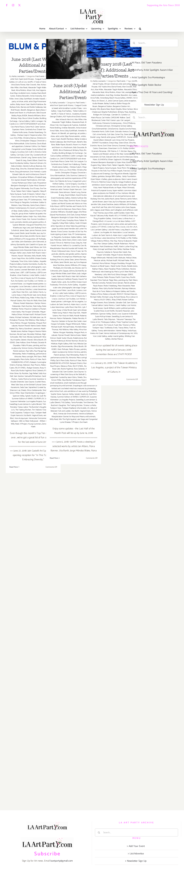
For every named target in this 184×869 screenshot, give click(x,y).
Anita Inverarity (36, 95)
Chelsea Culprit (23, 135)
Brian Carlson (127, 109)
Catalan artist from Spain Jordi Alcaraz (33, 78)
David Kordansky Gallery (19, 163)
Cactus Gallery (24, 121)
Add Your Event (137, 846)
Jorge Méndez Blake (21, 247)
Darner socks (37, 157)
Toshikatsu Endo (110, 327)
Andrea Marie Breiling (39, 93)
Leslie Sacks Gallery (66, 293)
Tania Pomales (77, 402)
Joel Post (104, 207)
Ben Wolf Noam (70, 141)
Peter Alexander (124, 285)
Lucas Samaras (25, 286)
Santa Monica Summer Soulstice (31, 379)
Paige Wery (113, 280)
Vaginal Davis (37, 415)
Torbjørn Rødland (42, 412)
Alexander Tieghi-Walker (37, 87)
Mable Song (24, 297)
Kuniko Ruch (43, 264)
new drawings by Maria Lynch (112, 271)
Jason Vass (108, 201)
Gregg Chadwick (124, 182)
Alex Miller (14, 87)
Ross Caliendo (38, 370)
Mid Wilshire (30, 320)
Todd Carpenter (16, 412)
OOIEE (12, 342)
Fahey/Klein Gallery (67, 223)
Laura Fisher (61, 290)
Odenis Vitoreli (27, 339)
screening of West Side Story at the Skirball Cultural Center (33, 383)
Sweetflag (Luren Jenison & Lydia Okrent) (25, 404)
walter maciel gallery (116, 336)
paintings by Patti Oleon (127, 280)
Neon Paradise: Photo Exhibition (117, 269)
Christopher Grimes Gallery (121, 125)
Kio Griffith (30, 258)
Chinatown (54, 169)
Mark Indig (37, 306)
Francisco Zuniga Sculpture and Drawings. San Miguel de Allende (113, 172)
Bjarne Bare (40, 110)
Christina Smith (43, 138)
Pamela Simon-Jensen (114, 282)
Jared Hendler (30, 233)
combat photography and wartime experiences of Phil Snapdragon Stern (73, 178)
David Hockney (82, 195)
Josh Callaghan (116, 210)
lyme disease (42, 295)
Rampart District (76, 363)
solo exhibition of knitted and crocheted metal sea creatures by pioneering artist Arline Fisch (73, 388)
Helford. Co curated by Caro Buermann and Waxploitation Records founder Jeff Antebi (73, 247)
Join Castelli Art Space (34, 244)
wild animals (90, 416)
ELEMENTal (102, 159)
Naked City (13, 328)
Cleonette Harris (98, 131)
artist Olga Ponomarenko (39, 101)
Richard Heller (95, 297)
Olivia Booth (38, 339)
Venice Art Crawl (96, 333)
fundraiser (34, 202)
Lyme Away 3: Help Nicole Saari (24, 295)
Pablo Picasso (26, 345)
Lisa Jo (54, 298)
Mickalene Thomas (17, 320)
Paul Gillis (29, 351)
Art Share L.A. (102, 100)
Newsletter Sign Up (154, 105)
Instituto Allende (128, 193)
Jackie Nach (109, 198)
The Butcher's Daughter (38, 407)
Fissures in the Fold (98, 170)
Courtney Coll (22, 152)
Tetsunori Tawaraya (124, 319)
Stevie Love (116, 313)
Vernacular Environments (39, 418)
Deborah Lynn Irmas (113, 140)
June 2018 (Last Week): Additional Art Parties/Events (33, 65)
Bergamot (31, 110)
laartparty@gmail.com (61, 861)
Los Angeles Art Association (111, 232)
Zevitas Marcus (117, 338)
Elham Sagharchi (114, 159)
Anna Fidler (54, 130)
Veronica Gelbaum (86, 413)
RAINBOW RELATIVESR (59, 363)
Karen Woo (129, 212)
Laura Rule (71, 290)
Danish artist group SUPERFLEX (113, 137)
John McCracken (114, 207)
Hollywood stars (63, 251)
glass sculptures (114, 179)
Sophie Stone (56, 394)
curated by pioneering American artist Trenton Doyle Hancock (73, 188)
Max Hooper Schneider (31, 311)
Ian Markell (110, 193)
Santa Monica (109, 305)
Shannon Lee (15, 390)
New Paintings (130, 271)
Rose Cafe (15, 370)
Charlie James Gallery (60, 167)
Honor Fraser (21, 219)
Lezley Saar (14, 272)
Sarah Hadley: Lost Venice (126, 305)
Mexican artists (100, 260)
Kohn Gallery (33, 261)
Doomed (122, 145)
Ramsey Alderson (23, 365)
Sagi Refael (33, 373)
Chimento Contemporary (112, 123)
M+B (118, 238)
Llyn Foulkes (28, 280)
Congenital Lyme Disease (21, 149)
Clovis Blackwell (43, 143)
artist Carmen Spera (115, 100)
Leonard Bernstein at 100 (31, 269)
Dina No (23, 168)
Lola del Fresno (114, 229)
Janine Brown (98, 201)
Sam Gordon (19, 376)
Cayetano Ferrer (18, 129)
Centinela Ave (30, 129)
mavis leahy (16, 311)
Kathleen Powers (71, 279)
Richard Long (107, 297)
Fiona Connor (16, 196)
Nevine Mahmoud (42, 331)
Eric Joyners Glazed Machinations (24, 180)
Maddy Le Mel (125, 238)
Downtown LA (114, 148)
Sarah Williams (109, 308)
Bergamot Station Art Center (124, 106)
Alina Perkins (21, 90)
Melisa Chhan (17, 314)
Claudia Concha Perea (127, 128)
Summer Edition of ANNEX (22, 398)
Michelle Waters (81, 326)
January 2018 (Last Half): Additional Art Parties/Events (114, 39)
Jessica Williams (15, 238)
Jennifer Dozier (35, 236)
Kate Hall (75, 276)
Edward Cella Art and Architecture (25, 174)
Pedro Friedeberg (28, 353)
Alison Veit (31, 90)
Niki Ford (22, 336)
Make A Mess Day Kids (39, 297)
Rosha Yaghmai (25, 370)
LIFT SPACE (102, 226)
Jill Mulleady (41, 238)
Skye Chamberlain (28, 393)
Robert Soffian (128, 299)
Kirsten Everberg (41, 258)
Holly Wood (42, 216)
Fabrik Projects (98, 168)
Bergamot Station (105, 106)
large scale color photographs (29, 266)
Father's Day (40, 194)
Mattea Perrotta (78, 318)
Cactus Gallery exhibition (60, 155)
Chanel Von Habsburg (71, 164)
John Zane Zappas (128, 207)
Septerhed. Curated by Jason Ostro (42, 387)
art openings (72, 133)
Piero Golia (25, 359)
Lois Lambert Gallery (99, 229)
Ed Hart (102, 156)
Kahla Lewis (21, 252)
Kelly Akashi (36, 255)
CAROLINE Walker (118, 117)
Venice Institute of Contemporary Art (118, 333)
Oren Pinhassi (31, 342)
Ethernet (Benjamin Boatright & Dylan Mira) (33, 184)
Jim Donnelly (66, 267)
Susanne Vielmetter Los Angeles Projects (26, 401)
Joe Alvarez (76, 267)
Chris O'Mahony (129, 123)
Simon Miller (15, 393)
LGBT (22, 272)
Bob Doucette (42, 112)
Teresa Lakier (23, 407)
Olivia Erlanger (121, 274)
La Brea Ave (127, 218)
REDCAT (120, 294)
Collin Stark (109, 131)
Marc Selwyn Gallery (105, 243)
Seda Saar (24, 387)
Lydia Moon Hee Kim (20, 292)
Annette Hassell (39, 98)
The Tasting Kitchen (23, 409)
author (12, 104)
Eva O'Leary (34, 188)
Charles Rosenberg (35, 132)
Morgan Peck (41, 323)
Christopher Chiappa (28, 140)
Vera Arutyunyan (21, 418)
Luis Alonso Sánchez (24, 289)
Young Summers (34, 423)
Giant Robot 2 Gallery (99, 179)
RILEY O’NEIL (20, 367)
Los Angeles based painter (33, 283)
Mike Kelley (40, 320)
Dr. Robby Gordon (127, 148)
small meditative (56, 382)
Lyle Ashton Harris (36, 292)
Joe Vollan (16, 241)
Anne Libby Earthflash (23, 98)
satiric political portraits (125, 308)
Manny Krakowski (125, 240)
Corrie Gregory (71, 183)
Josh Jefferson (128, 210)
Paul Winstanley (72, 354)
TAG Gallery (65, 402)
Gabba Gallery (76, 237)
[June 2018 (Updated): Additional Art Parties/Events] (73, 59)
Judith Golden (119, 212)
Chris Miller (18, 138)
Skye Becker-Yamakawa (71, 380)
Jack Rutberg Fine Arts (39, 227)
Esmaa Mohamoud (19, 182)
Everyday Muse (72, 220)
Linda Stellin (34, 275)
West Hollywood (32, 421)
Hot (28, 219)
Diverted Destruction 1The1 (37, 168)
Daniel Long (26, 157)
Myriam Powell (24, 325)
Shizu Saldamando (34, 390)
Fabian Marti (21, 191)
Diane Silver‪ (123, 142)
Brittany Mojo (16, 118)
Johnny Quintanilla (18, 244)
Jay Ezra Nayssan (80, 262)
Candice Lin (14, 123)
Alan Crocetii (31, 84)
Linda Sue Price (63, 296)
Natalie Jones (16, 331)
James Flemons (36, 230)
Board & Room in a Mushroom (78, 144)
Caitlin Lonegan (36, 121)
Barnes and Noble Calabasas (32, 107)
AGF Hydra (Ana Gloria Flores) (74, 116)
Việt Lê (21, 421)
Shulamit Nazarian (122, 310)
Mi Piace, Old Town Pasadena (147, 63)
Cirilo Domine (30, 143)
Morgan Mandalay (28, 323)
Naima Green (36, 325)
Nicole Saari (21, 334)
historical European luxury (101, 190)
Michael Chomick (41, 314)
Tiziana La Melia (89, 405)
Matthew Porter (18, 308)
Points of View (35, 359)
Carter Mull (29, 126)
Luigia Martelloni (129, 235)
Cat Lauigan (79, 161)
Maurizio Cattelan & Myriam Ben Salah (39, 308)
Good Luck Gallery (37, 208)
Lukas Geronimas (39, 289)
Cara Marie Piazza (17, 126)
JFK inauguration (29, 238)
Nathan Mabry (97, 269)
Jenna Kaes (24, 236)
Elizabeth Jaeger (41, 177)
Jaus (38, 233)
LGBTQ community (82, 293)
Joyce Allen (109, 212)
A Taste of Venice (41, 82)
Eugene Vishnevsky (21, 188)
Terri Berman (88, 402)
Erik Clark (41, 180)
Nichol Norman (72, 340)
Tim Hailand (37, 409)
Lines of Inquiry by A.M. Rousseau (32, 278)
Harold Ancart (56, 245)
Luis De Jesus (96, 238)
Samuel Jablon (97, 305)
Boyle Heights (116, 109)
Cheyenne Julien (35, 135)
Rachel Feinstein (114, 288)
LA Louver (107, 221)
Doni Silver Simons (110, 145)
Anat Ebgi (14, 93)
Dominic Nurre (74, 200)
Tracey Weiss (123, 327)
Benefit (23, 110)
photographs (15, 359)
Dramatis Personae (99, 151)
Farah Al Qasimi (28, 194)
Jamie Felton (132, 198)
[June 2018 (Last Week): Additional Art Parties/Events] (33, 46)
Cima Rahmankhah (16, 143)
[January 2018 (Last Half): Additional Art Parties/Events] (114, 48)
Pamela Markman (41, 348)
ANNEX (129, 97)
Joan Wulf (96, 207)
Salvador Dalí (57, 371)
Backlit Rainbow (36, 104)
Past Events (39, 76)
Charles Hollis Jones (20, 132)
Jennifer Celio (96, 204)
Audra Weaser (97, 103)
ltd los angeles (77, 301)
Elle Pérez (83, 211)
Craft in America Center (38, 152)
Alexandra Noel (78, 122)
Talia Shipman (110, 319)
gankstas (101, 176)
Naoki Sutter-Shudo (64, 338)
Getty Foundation (129, 176)
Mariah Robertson (27, 303)
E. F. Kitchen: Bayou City (126, 151)
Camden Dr (116, 114)
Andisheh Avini (24, 93)
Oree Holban (21, 342)
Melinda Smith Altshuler (115, 257)
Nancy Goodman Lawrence (29, 328)
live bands (19, 280)
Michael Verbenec (22, 317)
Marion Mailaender (64, 318)
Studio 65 (35, 395)
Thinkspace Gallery (108, 322)
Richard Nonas (119, 297)
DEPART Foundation (100, 142)
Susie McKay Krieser (103, 316)
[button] (140, 29)
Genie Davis (35, 205)
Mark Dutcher (26, 306)
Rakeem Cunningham (38, 362)
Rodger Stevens (33, 367)
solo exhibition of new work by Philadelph (80, 391)
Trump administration (106, 330)
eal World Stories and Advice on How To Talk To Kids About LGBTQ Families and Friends (73, 205)
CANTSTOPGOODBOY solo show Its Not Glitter (38, 123)
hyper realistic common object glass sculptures (115, 192)
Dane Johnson (14, 157)
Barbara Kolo (15, 107)
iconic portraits (16, 222)
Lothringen (67, 301)
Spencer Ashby (19, 395)
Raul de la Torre (99, 291)
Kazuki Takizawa (24, 255)
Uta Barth (27, 415)
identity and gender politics (33, 222)
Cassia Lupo (115, 120)
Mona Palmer (15, 323)
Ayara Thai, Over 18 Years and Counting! (152, 92)
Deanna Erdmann (37, 163)
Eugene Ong (96, 165)
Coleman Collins (30, 146)
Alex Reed (23, 87)
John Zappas (63, 270)
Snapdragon (40, 393)
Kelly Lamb (61, 282)
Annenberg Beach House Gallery (113, 97)
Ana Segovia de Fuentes (68, 125)
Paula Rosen (98, 285)
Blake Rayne (60, 144)
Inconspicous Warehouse (72, 256)
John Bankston (26, 241)
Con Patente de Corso (63, 181)
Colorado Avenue (121, 131)
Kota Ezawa (117, 218)
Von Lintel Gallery (100, 336)
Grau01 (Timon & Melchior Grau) (42, 210)
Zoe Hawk (83, 422)
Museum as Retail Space (100, 266)
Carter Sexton (40, 126)
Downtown (103, 148)
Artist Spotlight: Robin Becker (146, 85)
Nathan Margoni (28, 331)
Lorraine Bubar (16, 283)
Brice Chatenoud (65, 150)
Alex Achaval (42, 84)
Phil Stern (38, 356)
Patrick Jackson (19, 351)
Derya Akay (14, 168)
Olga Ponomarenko (65, 346)
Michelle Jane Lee (36, 317)
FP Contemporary (35, 199)
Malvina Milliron (103, 240)
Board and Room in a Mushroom (23, 112)
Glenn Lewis (77, 239)
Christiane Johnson (103, 125)
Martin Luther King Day (128, 246)
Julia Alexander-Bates (28, 250)
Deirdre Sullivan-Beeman (33, 166)
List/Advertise (137, 854)
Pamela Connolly (98, 282)
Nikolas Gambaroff (34, 336)
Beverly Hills (95, 109)
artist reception (130, 100)
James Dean (24, 230)
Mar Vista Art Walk (30, 300)
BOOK (24, 115)
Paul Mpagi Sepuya (41, 351)
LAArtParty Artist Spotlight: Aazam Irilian (152, 70)
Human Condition (38, 219)
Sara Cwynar (29, 381)
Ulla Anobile (81, 408)
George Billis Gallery (113, 176)
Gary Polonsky (24, 205)
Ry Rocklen (23, 373)
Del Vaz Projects (127, 140)
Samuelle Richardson (33, 376)
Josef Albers (34, 247)
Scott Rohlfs (110, 310)
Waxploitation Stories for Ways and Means (68, 416)
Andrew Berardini (22, 95)
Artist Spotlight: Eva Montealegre (148, 77)
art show (20, 101)
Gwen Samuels (106, 184)
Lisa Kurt (61, 298)
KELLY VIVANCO (121, 215)
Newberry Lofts (101, 274)
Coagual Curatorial (42, 79)
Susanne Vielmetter (129, 313)
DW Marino (112, 151)
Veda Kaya (132, 330)
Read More (13, 467)
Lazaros (17, 269)
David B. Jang (21, 160)
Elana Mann (76, 209)
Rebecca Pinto (66, 366)
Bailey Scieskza (81, 139)
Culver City (28, 154)
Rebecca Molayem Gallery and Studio (120, 291)
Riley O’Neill (116, 299)
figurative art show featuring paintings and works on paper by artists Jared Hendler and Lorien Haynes (74, 227)
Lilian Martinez (23, 275)
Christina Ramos (29, 138)
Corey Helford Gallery (40, 149)
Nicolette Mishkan (34, 334)
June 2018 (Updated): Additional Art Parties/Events (73, 50)
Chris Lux (63, 169)
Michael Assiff (28, 314)
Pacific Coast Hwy (122, 277)
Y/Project (23, 423)
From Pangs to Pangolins (20, 202)
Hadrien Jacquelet (36, 213)
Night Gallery (63, 343)
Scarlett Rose (40, 381)
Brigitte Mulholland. (109, 112)
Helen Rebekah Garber (19, 216)
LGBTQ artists (30, 272)
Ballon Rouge (122, 103)
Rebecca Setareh (109, 294)
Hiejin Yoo (32, 216)
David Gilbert (32, 160)
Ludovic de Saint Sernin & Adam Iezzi (65, 304)
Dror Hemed (35, 171)
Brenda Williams (34, 115)
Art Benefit (62, 133)
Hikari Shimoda (128, 187)
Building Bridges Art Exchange (71, 153)
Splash (27, 395)
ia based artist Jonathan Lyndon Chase (66, 108)
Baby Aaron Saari (23, 104)
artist (26, 101)
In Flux (118, 193)
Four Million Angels (114, 170)
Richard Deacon (130, 294)
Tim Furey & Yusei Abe (113, 325)
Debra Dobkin (16, 166)
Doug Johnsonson (22, 171)
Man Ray (113, 240)
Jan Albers (55, 262)
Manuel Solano (16, 300)
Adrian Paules (98, 84)
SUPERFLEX (39, 398)
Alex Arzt (70, 119)
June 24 (40, 250)
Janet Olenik (20, 233)
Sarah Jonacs (98, 308)
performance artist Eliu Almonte (63, 357)
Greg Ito (15, 213)
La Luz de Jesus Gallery (122, 221)
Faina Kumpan (15, 194)
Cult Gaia (20, 154)
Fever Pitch (121, 168)
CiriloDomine (113, 128)
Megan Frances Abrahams (121, 254)
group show (23, 213)
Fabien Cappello (32, 191)
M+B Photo (14, 297)
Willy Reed (15, 423)
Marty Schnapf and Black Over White (107, 249)
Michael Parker (68, 326)
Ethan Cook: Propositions (37, 182)
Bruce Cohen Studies (30, 118)
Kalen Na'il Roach (34, 252)
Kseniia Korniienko (29, 264)
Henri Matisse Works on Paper (109, 187)
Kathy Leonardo (18, 76)
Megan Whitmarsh (73, 324)
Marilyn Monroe (40, 303)
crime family (101, 134)
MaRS (116, 246)
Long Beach (125, 229)
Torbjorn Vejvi (28, 412)
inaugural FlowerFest (34, 224)
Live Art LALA (131, 226)
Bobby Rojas (16, 115)
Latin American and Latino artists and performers (117, 224)
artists (83, 136)
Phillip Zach (55, 360)
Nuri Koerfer (15, 339)
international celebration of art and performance (112, 196)
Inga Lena (26, 227)
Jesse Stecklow (59, 265)
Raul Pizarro (35, 365)
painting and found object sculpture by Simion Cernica (32, 347)
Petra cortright (27, 356)
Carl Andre (106, 117)
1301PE (30, 82)
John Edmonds (38, 241)
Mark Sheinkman (106, 246)
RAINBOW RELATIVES (20, 362)
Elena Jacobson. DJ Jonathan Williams (32, 176)
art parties (81, 133)
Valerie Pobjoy (121, 330)
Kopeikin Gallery (105, 218)
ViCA (136, 333)
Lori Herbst (38, 280)
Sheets (23, 390)
